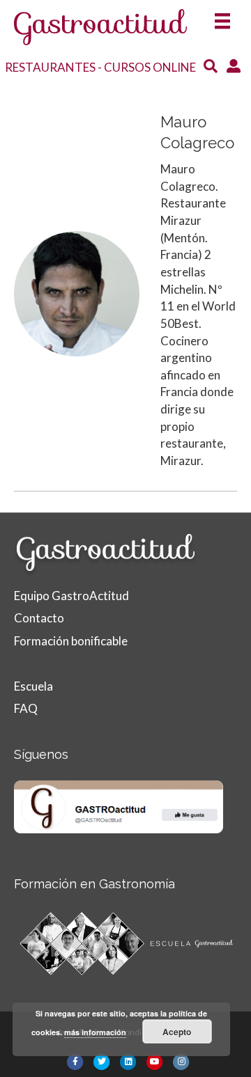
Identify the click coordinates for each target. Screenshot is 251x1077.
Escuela (33, 686)
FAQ (26, 708)
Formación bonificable (71, 641)
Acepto (176, 1031)
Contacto (39, 618)
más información (95, 1032)
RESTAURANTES (50, 67)
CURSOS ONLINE (150, 67)
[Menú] (222, 16)
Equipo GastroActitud (71, 595)
